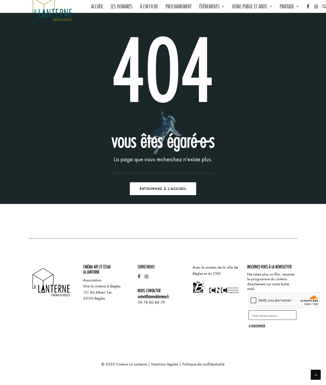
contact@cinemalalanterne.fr (153, 296)
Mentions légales (164, 364)
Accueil (97, 6)
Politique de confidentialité (203, 364)
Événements (209, 6)
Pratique (287, 6)
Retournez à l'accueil (163, 189)
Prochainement (179, 6)
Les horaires (121, 6)
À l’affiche (149, 6)
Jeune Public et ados (249, 6)
